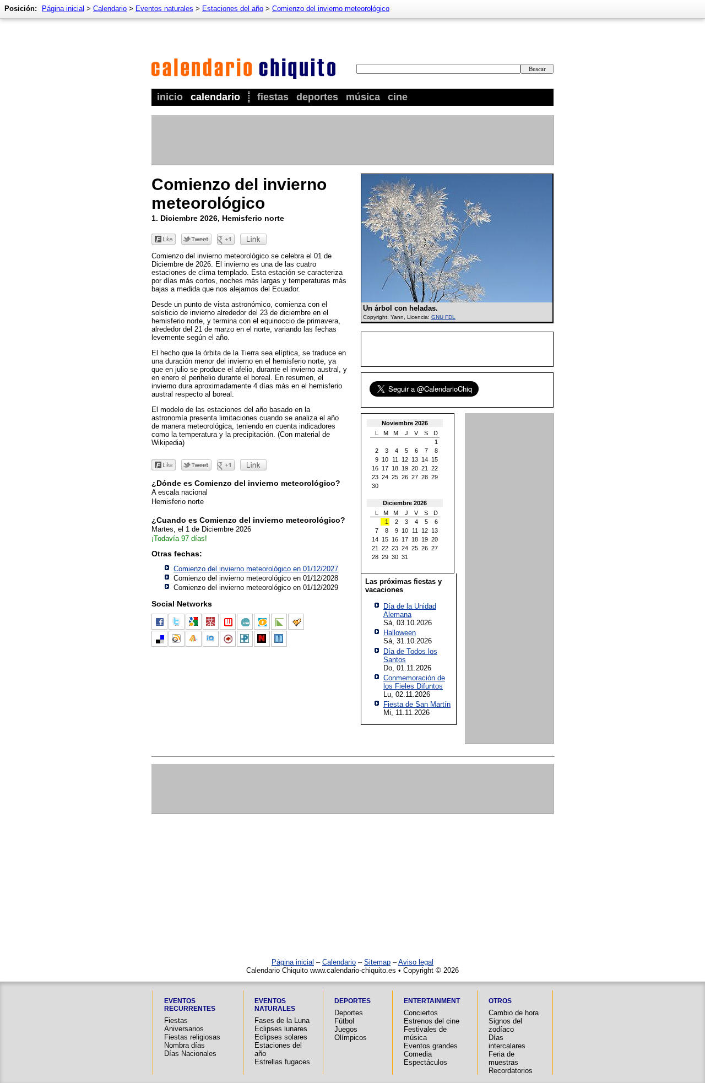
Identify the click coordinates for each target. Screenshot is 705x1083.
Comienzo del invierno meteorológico (330, 8)
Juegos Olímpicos (350, 1033)
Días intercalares (507, 1041)
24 (385, 477)
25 (395, 477)
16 (375, 468)
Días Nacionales (190, 1053)
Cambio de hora (514, 1013)
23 (375, 477)
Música (363, 96)
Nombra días (184, 1045)
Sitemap (377, 962)
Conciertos (421, 1013)
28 (424, 477)
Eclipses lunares (280, 1029)
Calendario (215, 96)
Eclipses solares (280, 1037)
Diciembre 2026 (405, 503)
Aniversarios (184, 1029)
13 (414, 459)
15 (434, 459)
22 (434, 468)
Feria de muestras (503, 1058)
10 (385, 459)
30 (375, 486)
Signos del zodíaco (505, 1025)
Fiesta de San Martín (417, 704)
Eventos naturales (164, 8)
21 (424, 468)
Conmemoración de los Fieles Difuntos (414, 682)
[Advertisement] (351, 140)
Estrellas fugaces (282, 1062)
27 (414, 477)
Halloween (399, 633)
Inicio (170, 96)
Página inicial (63, 8)
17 (385, 468)
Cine (398, 96)
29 (434, 477)
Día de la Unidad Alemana (409, 610)
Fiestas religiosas (192, 1037)
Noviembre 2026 (405, 423)
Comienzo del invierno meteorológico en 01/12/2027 (255, 569)
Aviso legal (415, 962)
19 (405, 468)
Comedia (418, 1054)
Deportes (317, 96)
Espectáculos (425, 1062)
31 (405, 557)
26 (405, 477)
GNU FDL (443, 317)
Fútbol (344, 1021)
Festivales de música (425, 1033)
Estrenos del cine (431, 1021)
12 (405, 459)
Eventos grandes (431, 1046)
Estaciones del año (232, 8)
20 (414, 468)
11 (395, 459)
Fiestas (273, 96)
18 (395, 468)
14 (424, 459)
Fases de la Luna (282, 1020)
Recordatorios (511, 1070)
